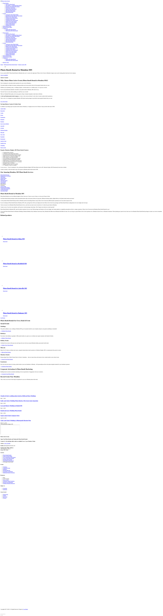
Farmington (3, 117)
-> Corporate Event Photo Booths (7, 374)
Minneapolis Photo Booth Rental (10, 64)
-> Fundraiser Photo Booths (6, 366)
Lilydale (2, 128)
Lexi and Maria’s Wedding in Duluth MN (11, 405)
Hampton (2, 119)
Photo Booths (6, 3)
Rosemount (3, 139)
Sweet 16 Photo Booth (10, 23)
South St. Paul (3, 141)
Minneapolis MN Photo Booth (12, 30)
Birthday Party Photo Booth (11, 16)
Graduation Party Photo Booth (12, 20)
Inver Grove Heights (5, 123)
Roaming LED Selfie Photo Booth (12, 6)
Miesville (2, 132)
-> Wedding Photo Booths (6, 331)
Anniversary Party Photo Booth (12, 14)
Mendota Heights (4, 130)
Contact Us (5, 28)
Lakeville (2, 126)
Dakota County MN (22, 64)
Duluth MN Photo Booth (11, 29)
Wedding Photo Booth (10, 25)
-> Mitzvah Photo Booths (6, 352)
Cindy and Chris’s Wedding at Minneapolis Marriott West (16, 420)
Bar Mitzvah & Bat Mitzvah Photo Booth (14, 15)
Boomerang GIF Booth (10, 7)
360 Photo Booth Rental (10, 10)
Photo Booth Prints (9, 12)
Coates (2, 113)
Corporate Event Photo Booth (12, 18)
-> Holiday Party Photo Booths (7, 345)
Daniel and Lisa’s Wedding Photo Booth (11, 410)
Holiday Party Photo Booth (11, 21)
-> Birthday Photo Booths (6, 338)
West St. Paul (3, 147)
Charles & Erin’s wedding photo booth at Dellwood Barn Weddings (18, 396)
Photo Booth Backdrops (10, 11)
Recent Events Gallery (7, 27)
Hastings (2, 121)
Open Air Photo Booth (10, 4)
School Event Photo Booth (11, 22)
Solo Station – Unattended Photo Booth (14, 5)
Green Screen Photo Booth (11, 8)
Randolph (2, 136)
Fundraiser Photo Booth (10, 19)
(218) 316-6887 (7, 443)
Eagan (2, 115)
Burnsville (3, 110)
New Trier (3, 134)
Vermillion (3, 145)
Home (2, 64)
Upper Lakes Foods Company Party (10, 415)
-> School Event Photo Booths (7, 359)
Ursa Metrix (25, 609)
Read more (5, 241)
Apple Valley (3, 108)
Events (4, 13)
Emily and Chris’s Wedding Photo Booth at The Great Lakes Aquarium (19, 400)
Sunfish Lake (3, 143)
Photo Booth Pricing (7, 26)
